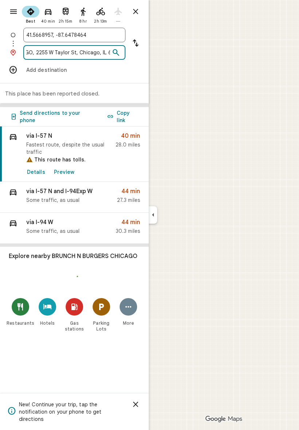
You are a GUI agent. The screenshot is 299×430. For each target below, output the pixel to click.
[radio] (30, 13)
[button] (74, 197)
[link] (74, 154)
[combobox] (74, 35)
